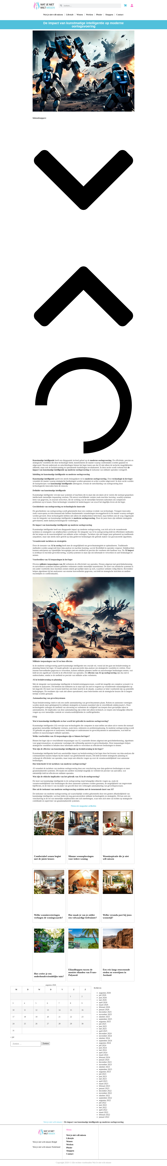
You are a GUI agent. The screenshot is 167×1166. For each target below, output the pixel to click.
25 (25, 1024)
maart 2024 (103, 1055)
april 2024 (103, 1052)
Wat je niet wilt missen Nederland (46, 1147)
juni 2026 (103, 998)
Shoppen (109, 15)
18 (25, 1017)
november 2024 (105, 1036)
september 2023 (105, 1069)
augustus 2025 (105, 1021)
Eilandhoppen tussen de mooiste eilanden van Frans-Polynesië (82, 972)
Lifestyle (69, 15)
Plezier (99, 15)
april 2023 (103, 1081)
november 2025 (105, 1014)
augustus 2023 (105, 1072)
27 (48, 1024)
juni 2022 (103, 1105)
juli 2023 (102, 1074)
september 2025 (105, 1019)
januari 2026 (104, 1009)
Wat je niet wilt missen (53, 15)
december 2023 (105, 1062)
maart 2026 (103, 1005)
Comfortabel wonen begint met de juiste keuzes (47, 857)
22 (71, 1017)
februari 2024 (104, 1057)
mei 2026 (103, 1000)
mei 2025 (103, 1029)
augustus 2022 (105, 1100)
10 (13, 1010)
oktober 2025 (104, 1017)
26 (36, 1024)
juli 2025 (102, 1024)
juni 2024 (103, 1048)
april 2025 (103, 1031)
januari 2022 (104, 1117)
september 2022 (105, 1098)
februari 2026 (104, 1007)
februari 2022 (104, 1115)
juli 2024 (102, 1045)
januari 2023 (104, 1088)
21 (59, 1017)
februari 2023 (104, 1086)
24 (13, 1024)
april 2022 (103, 1110)
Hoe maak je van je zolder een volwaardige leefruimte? (82, 916)
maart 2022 (103, 1112)
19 (36, 1017)
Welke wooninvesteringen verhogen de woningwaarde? (48, 916)
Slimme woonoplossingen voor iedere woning (81, 857)
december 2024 (105, 1033)
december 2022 (105, 1091)
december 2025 (105, 1012)
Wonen (80, 15)
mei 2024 (103, 1050)
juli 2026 (102, 995)
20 (48, 1017)
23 (82, 1017)
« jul (12, 1037)
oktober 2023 (104, 1067)
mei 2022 (103, 1107)
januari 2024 (104, 1060)
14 (59, 1010)
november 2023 (105, 1064)
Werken (89, 15)
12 (36, 1010)
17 (13, 1017)
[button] (83, 180)
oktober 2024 (104, 1038)
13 (48, 1010)
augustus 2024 (105, 1043)
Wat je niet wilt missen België (45, 1142)
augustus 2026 (105, 993)
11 (25, 1010)
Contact (119, 15)
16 (82, 1010)
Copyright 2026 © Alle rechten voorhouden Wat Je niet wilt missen (83, 1162)
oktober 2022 (104, 1095)
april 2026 (103, 1002)
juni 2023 (103, 1076)
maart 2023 (103, 1083)
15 (71, 1010)
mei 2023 (103, 1079)
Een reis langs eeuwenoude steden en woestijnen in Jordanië (116, 972)
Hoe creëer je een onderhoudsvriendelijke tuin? (49, 975)
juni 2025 (103, 1026)
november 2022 (105, 1093)
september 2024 (105, 1041)
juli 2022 (102, 1103)
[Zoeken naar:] (25, 1044)
